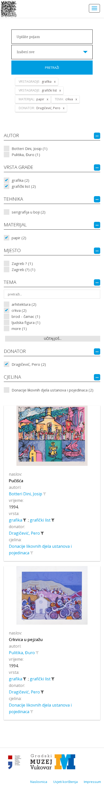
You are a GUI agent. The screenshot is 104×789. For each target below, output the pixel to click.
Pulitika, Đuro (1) (26, 154)
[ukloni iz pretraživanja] (24, 520)
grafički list (40, 520)
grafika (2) (20, 180)
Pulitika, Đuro (22, 652)
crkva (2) (19, 310)
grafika (16, 520)
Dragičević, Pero (25, 533)
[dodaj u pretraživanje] (44, 494)
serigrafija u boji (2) (28, 212)
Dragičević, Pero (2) (29, 364)
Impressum (92, 781)
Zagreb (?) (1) (23, 269)
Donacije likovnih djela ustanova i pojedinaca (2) (52, 389)
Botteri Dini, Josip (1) (29, 148)
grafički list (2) (24, 186)
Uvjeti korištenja (65, 781)
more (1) (19, 328)
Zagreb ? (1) (22, 263)
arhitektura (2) (24, 304)
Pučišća (16, 480)
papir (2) (19, 237)
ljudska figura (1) (26, 322)
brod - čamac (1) (26, 316)
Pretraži (52, 67)
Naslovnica (38, 781)
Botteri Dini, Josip (26, 494)
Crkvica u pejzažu (26, 639)
